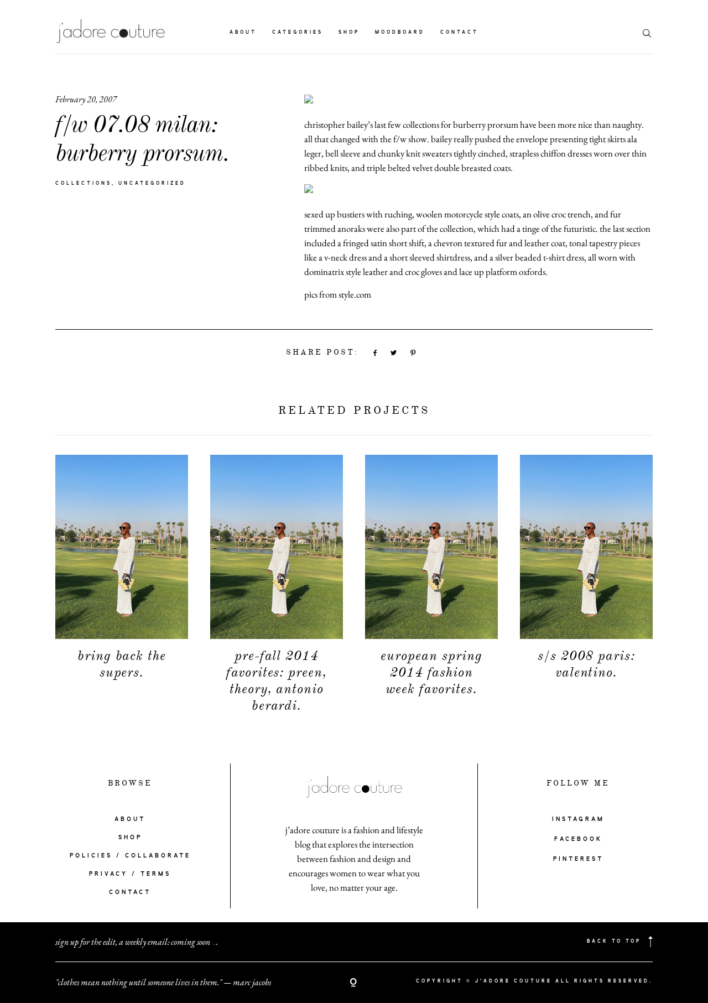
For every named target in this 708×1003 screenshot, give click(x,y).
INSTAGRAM (578, 819)
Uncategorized (152, 183)
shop (349, 32)
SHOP (130, 837)
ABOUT (129, 819)
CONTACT (130, 892)
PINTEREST (578, 859)
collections (83, 183)
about (243, 32)
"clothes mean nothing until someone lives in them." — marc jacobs (163, 982)
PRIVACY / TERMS (130, 874)
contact (459, 32)
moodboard (400, 32)
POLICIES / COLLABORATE (130, 856)
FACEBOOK (578, 839)
